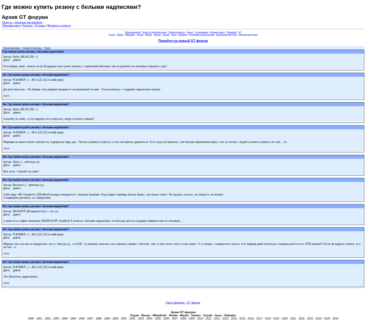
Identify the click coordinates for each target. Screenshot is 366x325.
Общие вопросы (177, 32)
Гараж (190, 32)
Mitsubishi (130, 34)
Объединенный (133, 32)
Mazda (148, 34)
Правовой (232, 32)
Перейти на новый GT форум (183, 41)
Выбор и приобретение (155, 32)
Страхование (201, 32)
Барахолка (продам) (226, 34)
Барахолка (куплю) (248, 34)
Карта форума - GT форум (183, 302)
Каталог (28, 25)
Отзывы (40, 25)
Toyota (111, 34)
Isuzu (174, 34)
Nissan (120, 34)
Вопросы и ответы (59, 25)
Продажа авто (11, 25)
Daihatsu (183, 34)
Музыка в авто (217, 32)
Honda (140, 34)
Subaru (157, 34)
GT (239, 32)
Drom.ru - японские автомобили (22, 22)
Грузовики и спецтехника (201, 34)
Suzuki (166, 34)
